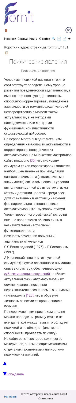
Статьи (23, 38)
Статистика (45, 398)
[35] (32, 161)
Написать (10, 396)
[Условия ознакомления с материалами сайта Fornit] (68, 31)
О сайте (44, 38)
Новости (10, 38)
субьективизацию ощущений (27, 274)
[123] (29, 295)
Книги (33, 38)
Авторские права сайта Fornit (48, 394)
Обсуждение (14, 374)
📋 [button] (6, 52)
